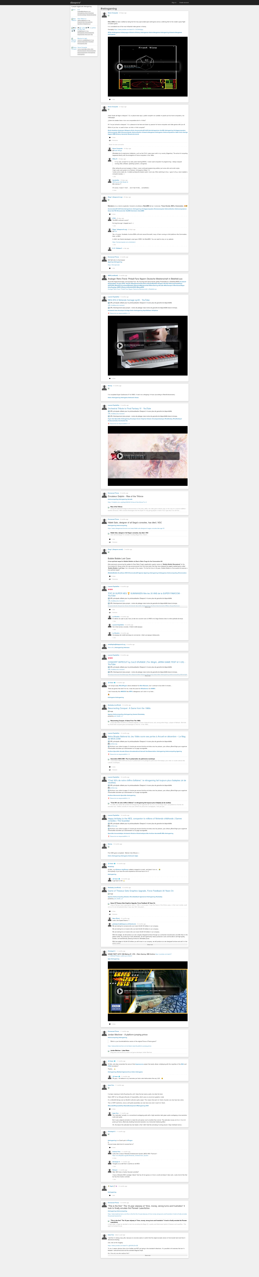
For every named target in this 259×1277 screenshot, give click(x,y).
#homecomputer (81, 50)
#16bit (110, 1066)
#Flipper (160, 283)
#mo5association (151, 751)
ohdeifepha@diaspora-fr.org (116, 644)
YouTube (137, 67)
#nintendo (111, 310)
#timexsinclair (121, 211)
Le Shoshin (116, 617)
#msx (181, 132)
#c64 (146, 130)
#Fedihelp (111, 866)
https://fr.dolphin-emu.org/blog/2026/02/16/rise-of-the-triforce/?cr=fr (127, 502)
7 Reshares (114, 579)
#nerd (86, 13)
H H (78, 10)
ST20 (114, 218)
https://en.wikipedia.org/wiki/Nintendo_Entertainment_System (130, 1155)
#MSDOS (123, 691)
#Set (141, 686)
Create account (184, 2)
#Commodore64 (133, 573)
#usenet (135, 714)
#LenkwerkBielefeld (127, 285)
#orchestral (121, 421)
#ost (113, 419)
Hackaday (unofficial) (114, 705)
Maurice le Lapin (82, 38)
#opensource (139, 1064)
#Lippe (119, 283)
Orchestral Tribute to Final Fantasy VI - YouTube (129, 408)
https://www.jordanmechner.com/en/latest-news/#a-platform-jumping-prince (129, 1046)
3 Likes (114, 190)
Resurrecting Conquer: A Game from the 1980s (129, 708)
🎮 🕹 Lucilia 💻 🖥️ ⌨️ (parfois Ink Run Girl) (86, 28)
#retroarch (131, 397)
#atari (177, 132)
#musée (122, 751)
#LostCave (121, 573)
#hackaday (141, 714)
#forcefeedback (134, 897)
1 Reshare (114, 542)
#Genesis (145, 686)
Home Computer (82, 47)
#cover (139, 419)
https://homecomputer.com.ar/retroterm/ (124, 242)
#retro (132, 310)
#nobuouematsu (113, 421)
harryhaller (116, 180)
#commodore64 (140, 130)
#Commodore (182, 573)
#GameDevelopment (129, 1106)
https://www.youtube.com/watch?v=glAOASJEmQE (123, 1245)
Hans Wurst (116, 918)
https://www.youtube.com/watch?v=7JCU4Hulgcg (128, 29)
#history (137, 32)
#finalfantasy (168, 419)
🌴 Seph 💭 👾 (112, 1186)
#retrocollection (137, 132)
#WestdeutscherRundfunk (139, 283)
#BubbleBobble (112, 573)
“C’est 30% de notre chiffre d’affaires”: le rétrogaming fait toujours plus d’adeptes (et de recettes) (147, 781)
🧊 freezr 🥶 (111, 682)
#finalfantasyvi (177, 419)
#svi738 (114, 211)
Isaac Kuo (111, 1085)
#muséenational (135, 751)
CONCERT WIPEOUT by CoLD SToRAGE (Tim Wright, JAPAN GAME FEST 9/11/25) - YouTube (146, 663)
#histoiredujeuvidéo (142, 833)
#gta (109, 959)
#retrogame (124, 397)
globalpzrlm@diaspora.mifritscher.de (124, 924)
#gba (136, 856)
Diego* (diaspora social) (115, 549)
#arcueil (142, 751)
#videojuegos (124, 32)
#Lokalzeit (183, 282)
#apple (110, 134)
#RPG (131, 691)
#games (141, 573)
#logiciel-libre (81, 34)
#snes (137, 397)
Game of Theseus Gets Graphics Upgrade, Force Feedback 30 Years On (141, 890)
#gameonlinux (126, 1072)
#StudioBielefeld (152, 283)
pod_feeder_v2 (118, 716)
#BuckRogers (123, 686)
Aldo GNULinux (82, 19)
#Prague (129, 1140)
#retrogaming (81, 13)
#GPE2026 (111, 285)
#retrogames (144, 32)
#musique (91, 41)
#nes (116, 310)
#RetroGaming (153, 285)
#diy (92, 34)
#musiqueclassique (158, 419)
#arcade (129, 499)
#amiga (185, 132)
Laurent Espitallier (113, 297)
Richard (115, 1170)
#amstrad (124, 134)
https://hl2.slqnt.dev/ (114, 265)
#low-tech (87, 34)
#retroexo (127, 647)
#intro (133, 130)
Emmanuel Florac (113, 257)
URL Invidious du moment (116, 305)
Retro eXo (111, 647)
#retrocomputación (82, 52)
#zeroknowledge (81, 15)
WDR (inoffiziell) (113, 275)
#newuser (121, 130)
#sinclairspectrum (154, 130)
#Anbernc (118, 869)
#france (127, 751)
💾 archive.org (112, 744)
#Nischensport (168, 285)
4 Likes (113, 137)
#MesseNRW (140, 287)
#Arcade (160, 285)
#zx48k (162, 130)
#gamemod (143, 897)
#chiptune (155, 310)
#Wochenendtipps (178, 285)
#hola (109, 130)
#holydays (91, 13)
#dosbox (126, 897)
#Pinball (166, 283)
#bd (86, 43)
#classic (149, 419)
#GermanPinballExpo (175, 283)
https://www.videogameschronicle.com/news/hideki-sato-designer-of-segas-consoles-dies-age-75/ (136, 528)
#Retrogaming (140, 1106)
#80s (163, 833)
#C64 (126, 573)
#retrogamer (111, 34)
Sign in (174, 2)
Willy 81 (115, 159)
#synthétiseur (147, 310)
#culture (110, 751)
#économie (116, 795)
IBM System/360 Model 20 (120, 182)
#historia (132, 32)
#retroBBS (141, 211)
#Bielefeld (118, 285)
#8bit (119, 132)
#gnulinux (80, 24)
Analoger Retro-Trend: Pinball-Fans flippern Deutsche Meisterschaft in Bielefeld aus (132, 289)
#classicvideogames (175, 32)
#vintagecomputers (179, 130)
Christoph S (111, 951)
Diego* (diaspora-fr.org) (115, 197)
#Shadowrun (145, 688)
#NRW (119, 287)
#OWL (123, 283)
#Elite (109, 32)
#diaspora (127, 130)
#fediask (119, 1072)
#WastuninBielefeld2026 (128, 287)
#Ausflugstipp (112, 287)
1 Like (113, 99)
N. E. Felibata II (117, 248)
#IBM (114, 134)
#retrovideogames (154, 32)
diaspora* (75, 2)
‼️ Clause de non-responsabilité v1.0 (119, 313)
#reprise (143, 419)
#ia (127, 421)
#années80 (158, 833)
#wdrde (128, 283)
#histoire (133, 833)
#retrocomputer (112, 132)
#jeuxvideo (85, 41)
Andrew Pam (116, 1152)
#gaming (110, 262)
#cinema (79, 41)
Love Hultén (127, 346)
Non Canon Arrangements (131, 457)
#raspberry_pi (86, 24)
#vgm (109, 419)
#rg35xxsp (125, 869)
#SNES (153, 688)
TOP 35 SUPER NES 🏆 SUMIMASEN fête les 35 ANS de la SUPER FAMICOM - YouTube (144, 594)
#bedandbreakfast (91, 15)
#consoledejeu (118, 833)
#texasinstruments (133, 134)
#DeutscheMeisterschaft (141, 285)
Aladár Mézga (118, 150)
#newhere (115, 130)
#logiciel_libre (81, 22)
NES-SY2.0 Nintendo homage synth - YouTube (129, 299)
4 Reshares (114, 140)
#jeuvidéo (118, 419)
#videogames (81, 54)
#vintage (127, 310)
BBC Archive (127, 992)
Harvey (110, 386)
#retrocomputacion (169, 132)
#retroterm (134, 211)
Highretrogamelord (129, 67)
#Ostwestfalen (112, 283)
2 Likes (113, 378)
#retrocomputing (89, 32)
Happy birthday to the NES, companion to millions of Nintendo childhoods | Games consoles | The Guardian (145, 819)
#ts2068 (128, 211)
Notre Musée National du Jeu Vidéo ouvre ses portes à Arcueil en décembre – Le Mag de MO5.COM (146, 737)
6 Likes (113, 576)
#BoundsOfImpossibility (115, 1106)
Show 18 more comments (116, 144)
